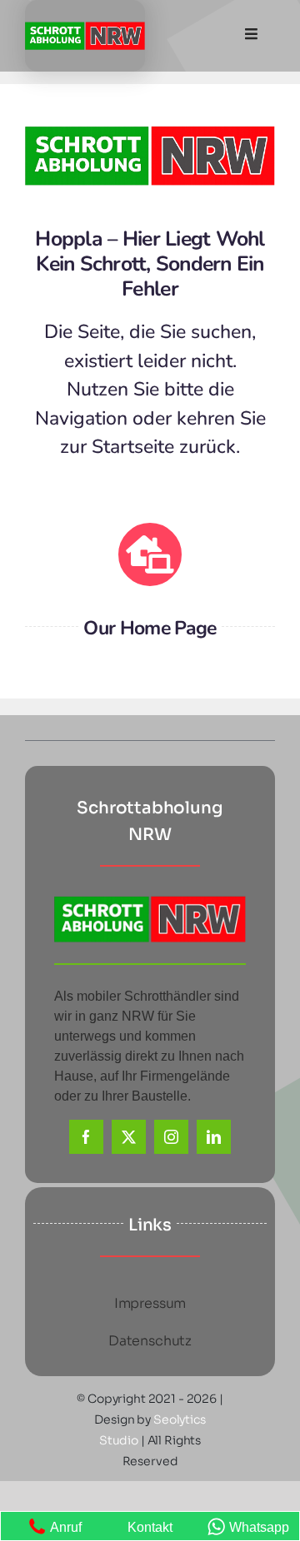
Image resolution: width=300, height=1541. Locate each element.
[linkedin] (214, 1137)
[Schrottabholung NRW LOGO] (85, 28)
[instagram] (171, 1137)
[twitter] (129, 1137)
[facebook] (86, 1137)
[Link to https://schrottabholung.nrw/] (150, 554)
